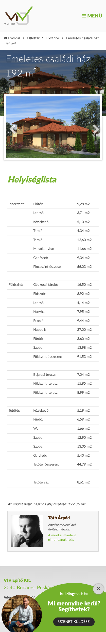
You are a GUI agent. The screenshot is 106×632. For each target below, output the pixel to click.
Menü (94, 16)
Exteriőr (52, 38)
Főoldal (13, 38)
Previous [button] (11, 127)
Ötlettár (33, 38)
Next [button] (94, 127)
